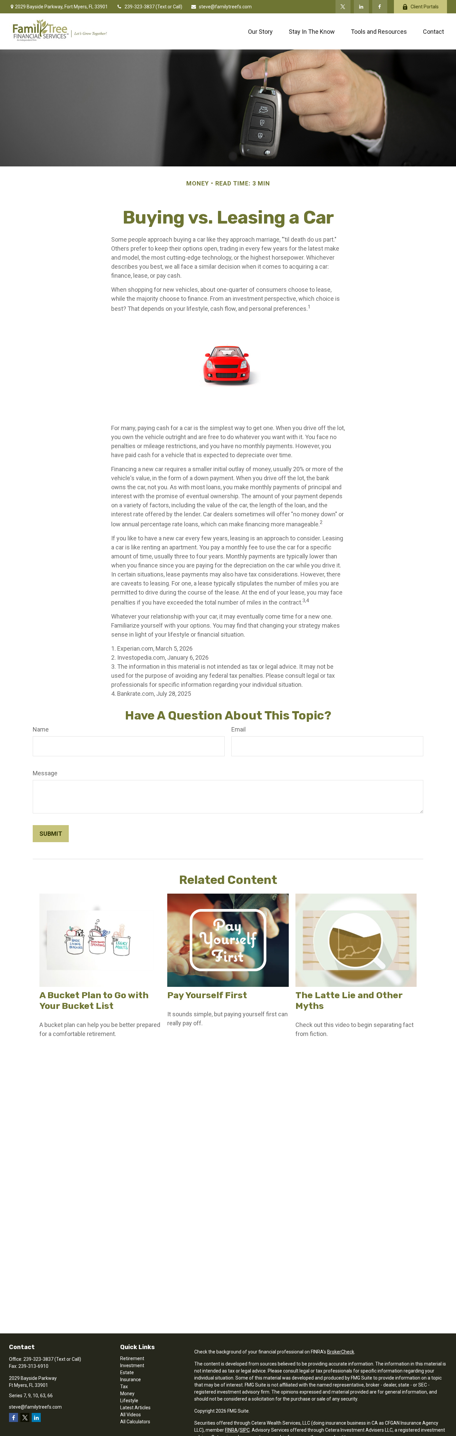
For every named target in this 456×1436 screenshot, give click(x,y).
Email (238, 729)
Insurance (130, 1379)
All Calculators (135, 1421)
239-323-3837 (140, 6)
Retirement (132, 1358)
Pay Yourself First (207, 995)
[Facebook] (379, 6)
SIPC (245, 1430)
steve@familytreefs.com (225, 6)
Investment (132, 1365)
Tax (124, 1386)
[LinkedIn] (361, 6)
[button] (260, 31)
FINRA (231, 1430)
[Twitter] (343, 6)
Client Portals (425, 6)
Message (45, 773)
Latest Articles (135, 1407)
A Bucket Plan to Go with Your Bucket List (94, 1000)
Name (41, 729)
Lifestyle (129, 1400)
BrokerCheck (340, 1351)
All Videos (130, 1414)
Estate (127, 1372)
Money (127, 1393)
